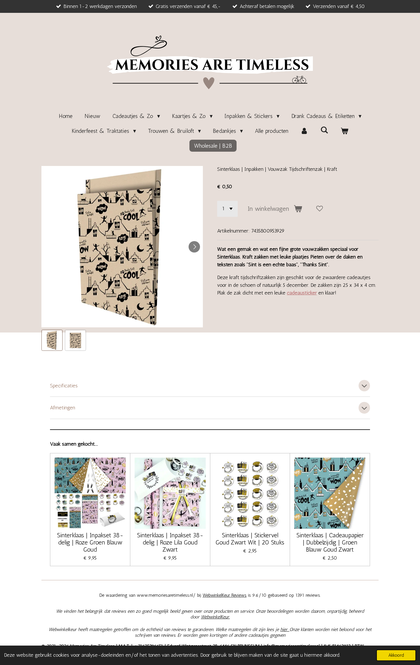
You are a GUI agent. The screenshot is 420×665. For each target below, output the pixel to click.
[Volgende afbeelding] (194, 247)
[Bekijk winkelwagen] (344, 131)
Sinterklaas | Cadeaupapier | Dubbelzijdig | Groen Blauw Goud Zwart (330, 542)
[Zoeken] (324, 130)
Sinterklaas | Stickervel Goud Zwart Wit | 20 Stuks (249, 539)
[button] (52, 340)
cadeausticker (302, 293)
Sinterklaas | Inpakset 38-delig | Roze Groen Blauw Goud (90, 542)
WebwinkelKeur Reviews (225, 595)
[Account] (304, 131)
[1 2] (227, 209)
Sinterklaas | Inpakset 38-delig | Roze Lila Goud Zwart (170, 542)
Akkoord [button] (396, 655)
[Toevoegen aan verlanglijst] (320, 209)
